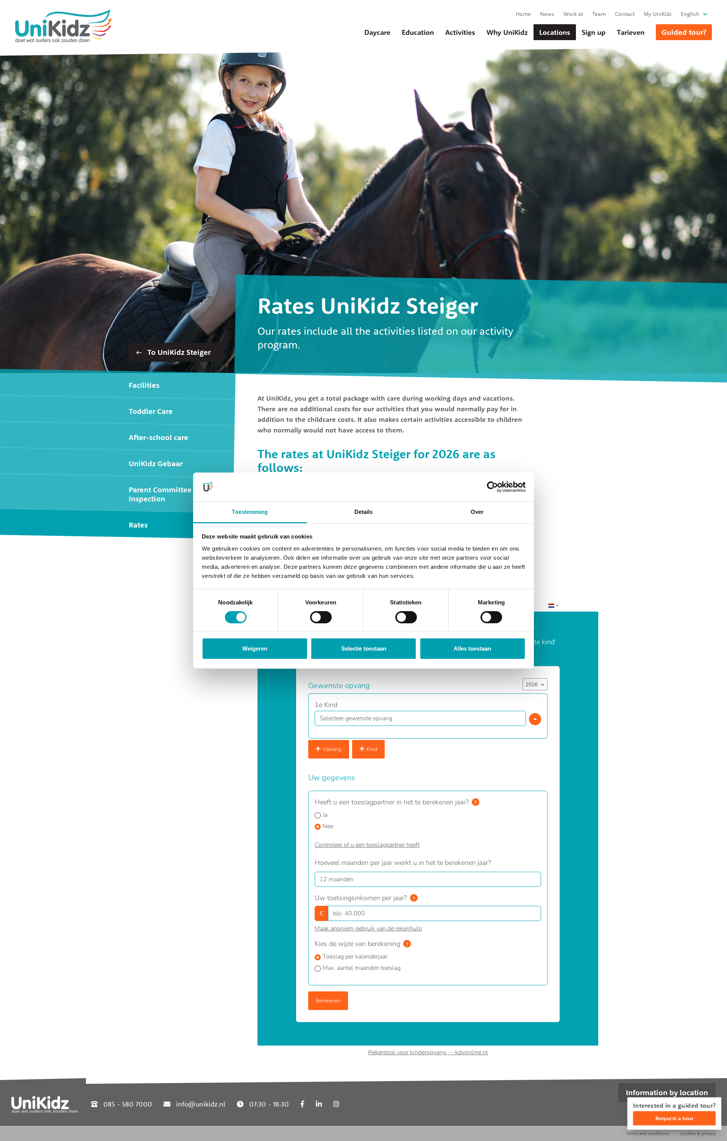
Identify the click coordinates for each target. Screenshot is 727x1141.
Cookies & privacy (698, 1133)
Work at (573, 13)
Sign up (593, 32)
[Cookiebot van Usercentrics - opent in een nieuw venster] (492, 487)
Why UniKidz (507, 32)
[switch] (321, 617)
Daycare (377, 32)
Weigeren (254, 648)
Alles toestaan (472, 648)
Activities (460, 32)
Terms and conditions (647, 1133)
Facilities (144, 385)
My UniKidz (658, 13)
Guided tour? (683, 32)
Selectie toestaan (363, 648)
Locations (554, 32)
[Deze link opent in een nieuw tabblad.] (302, 1104)
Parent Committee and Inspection (168, 494)
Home (523, 13)
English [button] (690, 13)
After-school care (158, 437)
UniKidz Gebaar (156, 463)
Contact (625, 13)
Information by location (667, 1092)
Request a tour (674, 1118)
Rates (138, 524)
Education (418, 32)
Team (599, 13)
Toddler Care (151, 411)
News (547, 13)
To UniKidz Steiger (178, 352)
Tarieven (630, 32)
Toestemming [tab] (250, 512)
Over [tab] (477, 512)
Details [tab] (363, 512)
